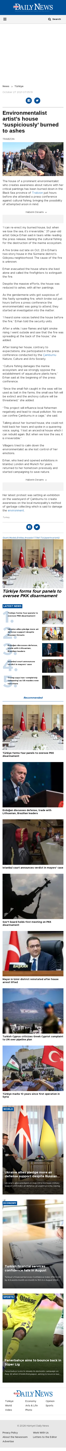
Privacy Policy (10, 1433)
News (6, 86)
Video (8, 1410)
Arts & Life (31, 1406)
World (8, 1406)
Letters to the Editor (45, 1437)
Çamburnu (49, 355)
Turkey (6, 517)
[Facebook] (29, 101)
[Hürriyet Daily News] (33, 7)
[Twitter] (37, 101)
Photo (28, 1410)
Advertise (8, 1441)
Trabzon (37, 193)
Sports (49, 1406)
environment (16, 510)
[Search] (49, 19)
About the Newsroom (15, 1437)
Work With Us (41, 1433)
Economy (30, 1401)
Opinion (50, 1401)
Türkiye (19, 86)
